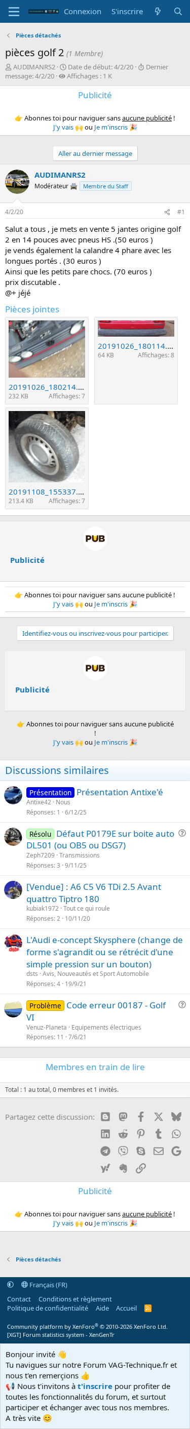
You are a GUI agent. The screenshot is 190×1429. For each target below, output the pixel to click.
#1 (181, 212)
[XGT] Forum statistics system (61, 1334)
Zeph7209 (40, 855)
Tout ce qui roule (86, 908)
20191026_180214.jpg (49, 387)
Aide (102, 1308)
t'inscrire (95, 1386)
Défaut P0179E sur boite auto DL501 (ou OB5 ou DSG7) (100, 839)
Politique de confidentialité (47, 1308)
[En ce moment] (158, 11)
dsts (32, 973)
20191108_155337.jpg (49, 491)
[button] (10, 1284)
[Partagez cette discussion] (167, 212)
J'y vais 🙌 (68, 127)
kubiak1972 (42, 908)
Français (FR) (47, 1284)
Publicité (27, 560)
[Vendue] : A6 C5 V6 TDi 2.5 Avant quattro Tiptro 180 (93, 893)
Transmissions (79, 855)
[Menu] (14, 12)
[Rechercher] (178, 11)
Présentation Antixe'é (120, 792)
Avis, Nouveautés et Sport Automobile (96, 973)
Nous (63, 802)
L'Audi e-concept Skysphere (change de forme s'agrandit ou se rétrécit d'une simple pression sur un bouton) (104, 952)
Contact (19, 1298)
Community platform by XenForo (87, 1326)
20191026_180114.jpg (138, 346)
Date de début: (100, 66)
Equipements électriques (106, 1027)
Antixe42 (38, 802)
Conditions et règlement (75, 1298)
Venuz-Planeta (46, 1027)
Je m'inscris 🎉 (115, 127)
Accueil (126, 1308)
